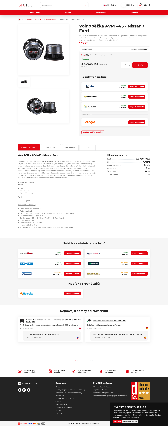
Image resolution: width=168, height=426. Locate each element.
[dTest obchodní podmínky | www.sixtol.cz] (140, 391)
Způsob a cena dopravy (65, 407)
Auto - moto (35, 12)
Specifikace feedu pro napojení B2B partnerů (110, 396)
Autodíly (38, 19)
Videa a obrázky (50, 147)
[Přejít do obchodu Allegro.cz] (90, 122)
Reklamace (60, 396)
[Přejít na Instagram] (24, 390)
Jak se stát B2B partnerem (103, 393)
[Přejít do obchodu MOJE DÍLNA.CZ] (93, 274)
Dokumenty (70, 147)
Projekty (59, 413)
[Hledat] (86, 5)
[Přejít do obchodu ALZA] (90, 86)
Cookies (59, 401)
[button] (75, 360)
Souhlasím (117, 421)
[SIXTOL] (25, 5)
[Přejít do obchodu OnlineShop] (93, 263)
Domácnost (101, 12)
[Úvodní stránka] (19, 19)
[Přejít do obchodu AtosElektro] (90, 96)
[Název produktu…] (64, 5)
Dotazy (87, 147)
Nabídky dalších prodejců (92, 132)
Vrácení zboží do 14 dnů (65, 398)
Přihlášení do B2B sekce (102, 387)
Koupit (140, 65)
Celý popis (83, 43)
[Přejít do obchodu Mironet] (26, 273)
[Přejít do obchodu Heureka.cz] (26, 293)
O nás (58, 387)
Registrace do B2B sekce (102, 390)
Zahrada (134, 12)
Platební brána (61, 404)
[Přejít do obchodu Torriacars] (26, 253)
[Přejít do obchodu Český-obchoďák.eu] (93, 253)
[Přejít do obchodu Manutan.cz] (90, 106)
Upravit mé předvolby (130, 421)
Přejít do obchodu (137, 86)
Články (58, 410)
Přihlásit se (130, 5)
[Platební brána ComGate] (22, 424)
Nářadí (68, 12)
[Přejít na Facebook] (19, 390)
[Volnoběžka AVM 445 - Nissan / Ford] (44, 49)
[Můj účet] (123, 5)
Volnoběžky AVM (50, 19)
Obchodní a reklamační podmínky (69, 393)
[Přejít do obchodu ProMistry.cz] (26, 264)
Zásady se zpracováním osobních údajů (71, 390)
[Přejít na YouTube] (28, 390)
